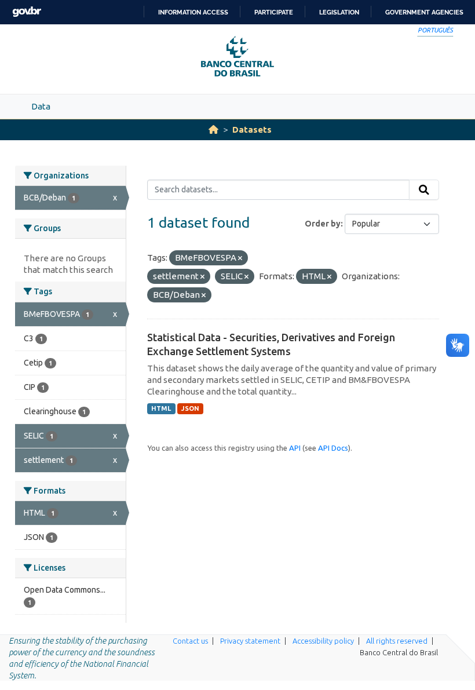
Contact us (190, 641)
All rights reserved (396, 641)
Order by (323, 223)
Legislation (339, 12)
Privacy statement (250, 641)
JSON (190, 408)
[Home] (213, 129)
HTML (161, 408)
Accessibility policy (323, 641)
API (295, 448)
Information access (193, 12)
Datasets (252, 129)
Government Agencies (424, 12)
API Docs (333, 448)
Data (40, 106)
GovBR (26, 11)
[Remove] (240, 258)
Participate (273, 12)
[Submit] (424, 190)
